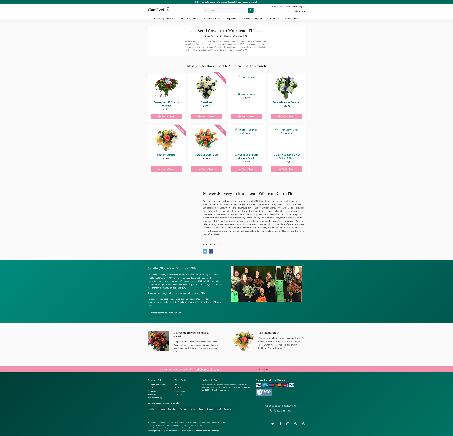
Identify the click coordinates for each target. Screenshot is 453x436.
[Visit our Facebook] (280, 424)
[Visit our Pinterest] (295, 424)
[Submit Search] (251, 10)
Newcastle (227, 409)
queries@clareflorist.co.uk (195, 302)
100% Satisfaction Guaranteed (208, 369)
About (281, 7)
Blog (176, 384)
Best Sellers (273, 18)
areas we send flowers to (167, 403)
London (162, 409)
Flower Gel (152, 394)
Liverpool (210, 409)
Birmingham (172, 409)
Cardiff (192, 409)
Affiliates (178, 394)
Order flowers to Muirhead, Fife (166, 312)
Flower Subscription (253, 18)
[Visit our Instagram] (287, 424)
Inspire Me (231, 18)
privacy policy (159, 430)
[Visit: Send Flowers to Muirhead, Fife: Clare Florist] (211, 251)
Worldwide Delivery (155, 397)
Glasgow (201, 409)
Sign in (294, 7)
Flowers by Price (211, 18)
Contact (287, 7)
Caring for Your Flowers (157, 384)
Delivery (273, 7)
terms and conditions (177, 430)
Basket (301, 11)
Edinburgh (152, 409)
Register (302, 7)
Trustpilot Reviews (182, 388)
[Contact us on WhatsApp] (303, 424)
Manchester (183, 409)
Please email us (281, 410)
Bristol (219, 409)
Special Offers (292, 18)
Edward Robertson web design (207, 430)
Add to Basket (168, 116)
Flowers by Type (188, 18)
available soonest (250, 2)
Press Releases (180, 391)
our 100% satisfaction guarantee (215, 390)
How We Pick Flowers (156, 388)
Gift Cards (152, 391)
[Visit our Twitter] (272, 424)
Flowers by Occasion (164, 18)
